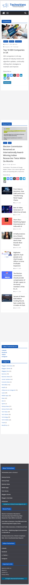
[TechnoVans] (4, 13)
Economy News (6, 382)
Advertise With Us (6, 568)
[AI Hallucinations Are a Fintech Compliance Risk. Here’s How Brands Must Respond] (7, 240)
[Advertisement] (14, 105)
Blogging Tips (5, 371)
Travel (3, 422)
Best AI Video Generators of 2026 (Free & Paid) (19, 210)
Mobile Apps (5, 395)
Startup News (5, 406)
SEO (11, 47)
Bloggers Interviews (7, 366)
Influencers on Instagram (8, 390)
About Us (4, 570)
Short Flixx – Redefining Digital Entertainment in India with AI (19, 223)
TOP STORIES (5, 420)
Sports (3, 403)
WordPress (4, 425)
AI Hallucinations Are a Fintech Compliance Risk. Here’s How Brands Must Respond (19, 239)
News (10, 142)
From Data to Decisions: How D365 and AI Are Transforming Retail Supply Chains (18, 194)
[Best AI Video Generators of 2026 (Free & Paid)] (7, 211)
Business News (6, 376)
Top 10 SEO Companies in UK (13, 51)
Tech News (5, 412)
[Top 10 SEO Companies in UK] (14, 31)
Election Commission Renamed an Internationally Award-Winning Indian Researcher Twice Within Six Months (14, 153)
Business (6, 41)
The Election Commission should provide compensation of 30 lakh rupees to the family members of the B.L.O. (19, 281)
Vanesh (15, 44)
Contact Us (4, 572)
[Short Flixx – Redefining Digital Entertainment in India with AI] (7, 224)
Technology (18, 41)
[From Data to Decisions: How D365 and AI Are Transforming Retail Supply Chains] (7, 196)
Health (3, 387)
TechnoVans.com (6, 472)
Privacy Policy (5, 574)
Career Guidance (6, 379)
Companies (7, 47)
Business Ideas (6, 484)
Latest (5, 142)
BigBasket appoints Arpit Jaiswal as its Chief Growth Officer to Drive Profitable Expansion (18, 259)
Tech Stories (5, 414)
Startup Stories (6, 409)
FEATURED (12, 41)
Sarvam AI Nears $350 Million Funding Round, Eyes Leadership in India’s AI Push (19, 300)
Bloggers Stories (6, 368)
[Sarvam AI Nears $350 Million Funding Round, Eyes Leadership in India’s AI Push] (7, 302)
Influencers (5, 501)
